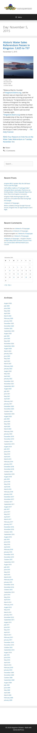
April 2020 (7, 426)
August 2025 (8, 333)
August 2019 (8, 446)
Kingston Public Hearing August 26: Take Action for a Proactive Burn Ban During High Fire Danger (17, 198)
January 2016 (8, 552)
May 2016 (7, 544)
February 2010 (8, 667)
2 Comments (10, 151)
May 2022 (7, 374)
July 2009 (6, 685)
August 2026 (8, 303)
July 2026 (6, 306)
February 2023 (8, 366)
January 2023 (8, 369)
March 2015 (7, 577)
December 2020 (9, 406)
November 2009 (9, 675)
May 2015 (7, 572)
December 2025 (9, 323)
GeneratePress (18, 730)
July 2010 (6, 655)
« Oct (5, 285)
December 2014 (9, 584)
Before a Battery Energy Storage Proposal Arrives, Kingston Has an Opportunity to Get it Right (18, 207)
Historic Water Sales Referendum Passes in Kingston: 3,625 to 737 (16, 45)
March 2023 (7, 364)
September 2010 (9, 650)
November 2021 (9, 384)
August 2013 (8, 607)
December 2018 (9, 467)
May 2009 (7, 690)
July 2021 (6, 391)
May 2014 (7, 597)
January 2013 (8, 615)
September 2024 (9, 346)
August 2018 (8, 477)
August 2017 (8, 507)
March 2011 (7, 635)
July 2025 (6, 336)
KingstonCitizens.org (13, 92)
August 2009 (8, 682)
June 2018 (7, 482)
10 (9, 270)
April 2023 (7, 361)
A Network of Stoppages (11, 203)
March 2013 (7, 612)
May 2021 (7, 396)
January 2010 (8, 670)
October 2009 (8, 677)
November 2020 (9, 409)
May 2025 (7, 341)
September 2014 (9, 592)
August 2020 (8, 416)
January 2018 (8, 494)
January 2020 (8, 434)
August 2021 (8, 389)
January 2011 (8, 640)
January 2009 (8, 700)
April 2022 (7, 376)
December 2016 (9, 527)
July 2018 (6, 479)
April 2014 (7, 600)
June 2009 (7, 688)
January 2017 (8, 524)
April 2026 (7, 313)
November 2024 (9, 343)
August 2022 (8, 371)
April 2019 (7, 456)
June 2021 (7, 394)
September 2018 (9, 474)
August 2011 (8, 622)
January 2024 (8, 353)
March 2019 (7, 459)
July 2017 (6, 509)
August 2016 (8, 537)
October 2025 (8, 328)
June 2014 (7, 595)
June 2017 (7, 512)
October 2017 (8, 502)
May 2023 (7, 358)
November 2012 (9, 617)
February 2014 (8, 605)
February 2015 (8, 579)
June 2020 (7, 421)
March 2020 (7, 429)
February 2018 (8, 492)
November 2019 (9, 439)
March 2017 (7, 519)
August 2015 (8, 564)
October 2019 (8, 441)
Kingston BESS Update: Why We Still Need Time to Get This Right (17, 184)
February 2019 (8, 461)
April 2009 (7, 693)
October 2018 (8, 472)
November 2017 (9, 499)
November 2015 (9, 557)
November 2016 (9, 529)
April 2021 (7, 399)
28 (26, 277)
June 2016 (7, 542)
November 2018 (9, 469)
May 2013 (7, 610)
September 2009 (9, 680)
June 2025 (7, 338)
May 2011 (7, 630)
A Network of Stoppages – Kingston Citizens (17, 238)
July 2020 (6, 419)
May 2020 (7, 424)
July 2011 (6, 625)
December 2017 (9, 497)
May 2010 (7, 660)
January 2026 (8, 321)
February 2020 (8, 431)
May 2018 (7, 484)
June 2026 (7, 308)
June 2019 (7, 451)
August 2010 (8, 652)
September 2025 (9, 331)
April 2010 (7, 662)
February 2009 (8, 698)
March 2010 (7, 665)
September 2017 (9, 504)
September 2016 (9, 534)
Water (7, 148)
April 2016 (7, 547)
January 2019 (8, 464)
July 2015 (6, 567)
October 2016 (8, 532)
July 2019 (6, 449)
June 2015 (7, 569)
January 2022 (8, 379)
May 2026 (7, 311)
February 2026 (8, 318)
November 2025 (9, 326)
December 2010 (9, 642)
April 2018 (7, 487)
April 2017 (7, 517)
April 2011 (7, 632)
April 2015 (7, 574)
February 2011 (8, 637)
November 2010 (9, 645)
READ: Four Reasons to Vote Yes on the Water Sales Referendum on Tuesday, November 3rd (18, 139)
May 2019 (7, 454)
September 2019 (9, 444)
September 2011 (9, 620)
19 (18, 274)
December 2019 (9, 436)
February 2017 (8, 522)
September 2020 (9, 414)
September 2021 (9, 386)
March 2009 (7, 695)
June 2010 (7, 657)
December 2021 (9, 381)
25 (13, 277)
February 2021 (8, 401)
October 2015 (8, 559)
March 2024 (7, 351)
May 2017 (7, 514)
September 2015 (9, 562)
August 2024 (8, 348)
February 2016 (8, 549)
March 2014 (7, 602)
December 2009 (9, 672)
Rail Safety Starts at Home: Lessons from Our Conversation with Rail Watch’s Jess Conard (17, 242)
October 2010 (8, 647)
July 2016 (6, 539)
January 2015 (8, 582)
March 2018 (7, 489)
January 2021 (8, 404)
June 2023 (7, 356)
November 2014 (9, 587)
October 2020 (8, 411)
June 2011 (7, 627)
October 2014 (8, 590)
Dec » (9, 285)
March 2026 (7, 316)
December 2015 (9, 554)
